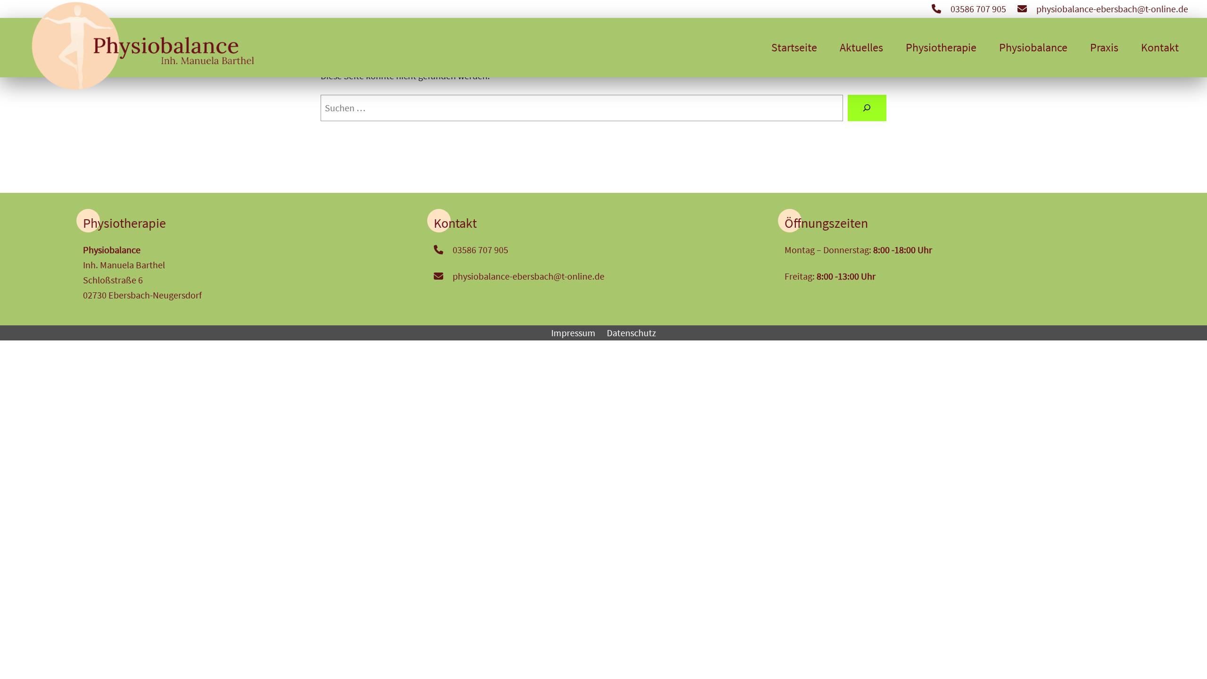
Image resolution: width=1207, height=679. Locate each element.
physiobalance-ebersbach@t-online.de (1112, 9)
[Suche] (867, 108)
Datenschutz (631, 333)
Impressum (573, 333)
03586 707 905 (978, 9)
